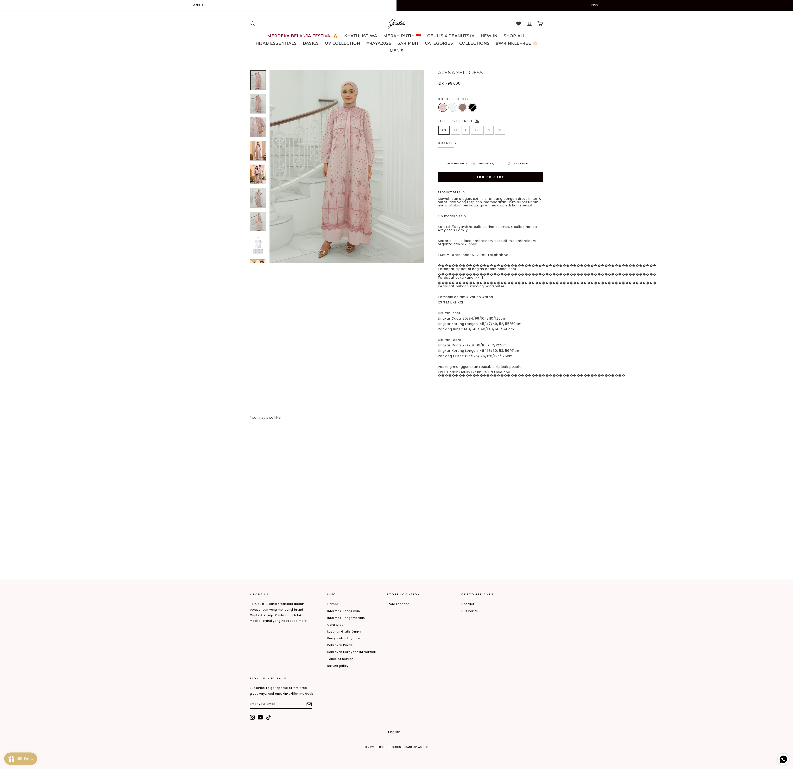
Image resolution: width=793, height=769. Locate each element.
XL (500, 130)
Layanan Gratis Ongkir (344, 632)
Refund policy (337, 666)
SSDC (271, 753)
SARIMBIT (408, 43)
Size (456, 121)
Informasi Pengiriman (343, 611)
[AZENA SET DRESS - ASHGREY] (258, 556)
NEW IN (489, 35)
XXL (477, 130)
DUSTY (443, 107)
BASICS (311, 43)
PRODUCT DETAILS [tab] (451, 192)
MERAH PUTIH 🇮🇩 (402, 35)
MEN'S (397, 50)
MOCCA (462, 107)
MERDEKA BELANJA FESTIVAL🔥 (302, 35)
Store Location (398, 604)
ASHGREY (453, 107)
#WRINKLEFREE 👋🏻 (517, 43)
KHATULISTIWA (360, 35)
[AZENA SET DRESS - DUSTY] (253, 556)
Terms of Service (340, 659)
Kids (594, 5)
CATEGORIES (439, 43)
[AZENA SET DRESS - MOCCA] (264, 556)
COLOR (453, 99)
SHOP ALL (515, 35)
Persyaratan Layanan (343, 638)
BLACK (472, 107)
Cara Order (336, 625)
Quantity (447, 143)
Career (332, 604)
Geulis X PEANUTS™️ (451, 35)
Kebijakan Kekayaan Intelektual (351, 652)
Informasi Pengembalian (346, 618)
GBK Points (469, 611)
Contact (467, 604)
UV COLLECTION (342, 43)
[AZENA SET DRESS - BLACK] (269, 556)
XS (444, 130)
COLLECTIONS (474, 43)
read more (298, 621)
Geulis (198, 5)
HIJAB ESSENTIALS (276, 43)
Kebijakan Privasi (340, 645)
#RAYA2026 (378, 43)
